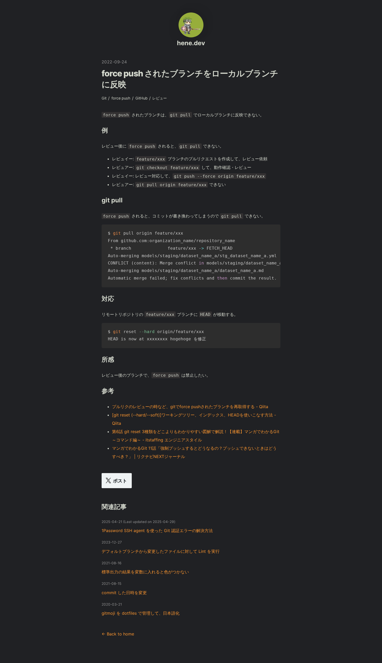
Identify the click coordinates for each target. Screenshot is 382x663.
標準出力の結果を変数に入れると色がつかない (145, 571)
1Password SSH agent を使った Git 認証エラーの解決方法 (157, 530)
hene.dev (191, 43)
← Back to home (118, 634)
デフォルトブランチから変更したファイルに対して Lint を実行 (161, 551)
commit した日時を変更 (124, 592)
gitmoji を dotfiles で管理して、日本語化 (141, 613)
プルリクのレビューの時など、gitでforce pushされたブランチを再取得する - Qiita (190, 406)
